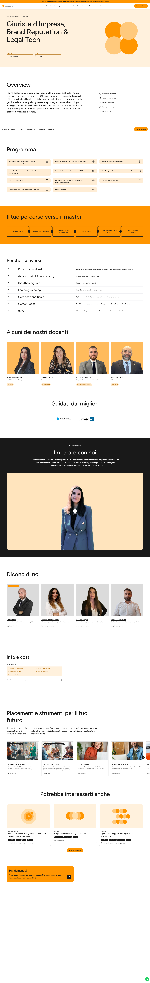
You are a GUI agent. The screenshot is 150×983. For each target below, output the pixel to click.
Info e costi (51, 129)
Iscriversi (13, 129)
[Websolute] (8, 6)
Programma (5, 129)
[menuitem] (49, 6)
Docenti (21, 129)
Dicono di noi (41, 129)
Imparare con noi (30, 129)
